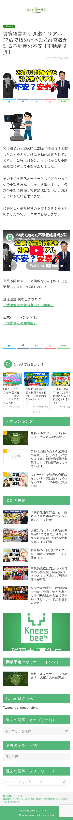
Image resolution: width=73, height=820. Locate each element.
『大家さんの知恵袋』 (20, 323)
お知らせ (9, 26)
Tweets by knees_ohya (20, 707)
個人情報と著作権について (33, 810)
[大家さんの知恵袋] (36, 11)
